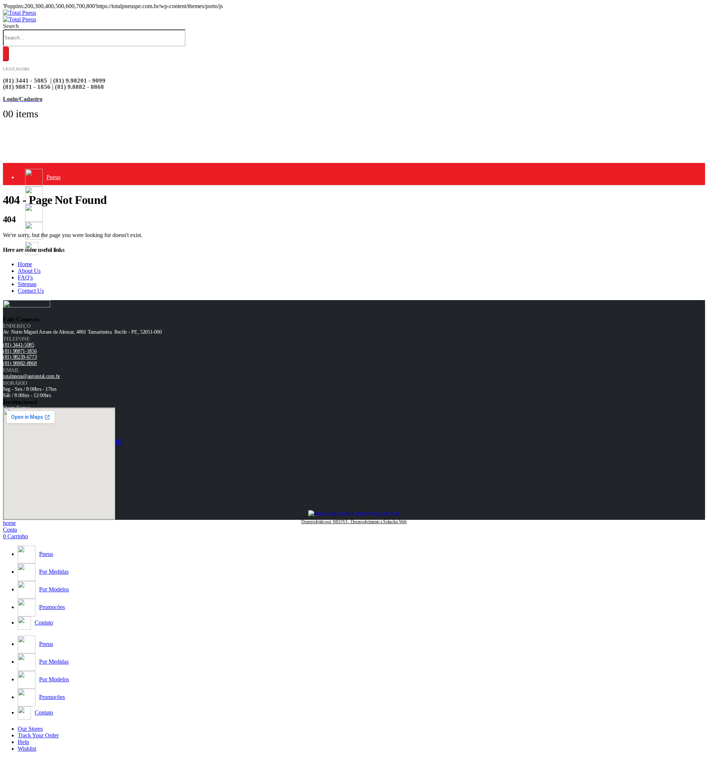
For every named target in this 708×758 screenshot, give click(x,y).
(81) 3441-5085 (18, 345)
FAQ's (25, 277)
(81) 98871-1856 (20, 351)
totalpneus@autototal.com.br (31, 376)
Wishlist (27, 748)
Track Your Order (38, 735)
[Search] (6, 53)
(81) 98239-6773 (20, 357)
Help (23, 742)
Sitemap (27, 284)
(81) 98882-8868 (20, 363)
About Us (29, 271)
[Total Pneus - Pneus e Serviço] (19, 16)
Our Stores (30, 729)
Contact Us (31, 291)
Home (25, 264)
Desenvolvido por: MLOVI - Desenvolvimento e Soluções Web (353, 521)
